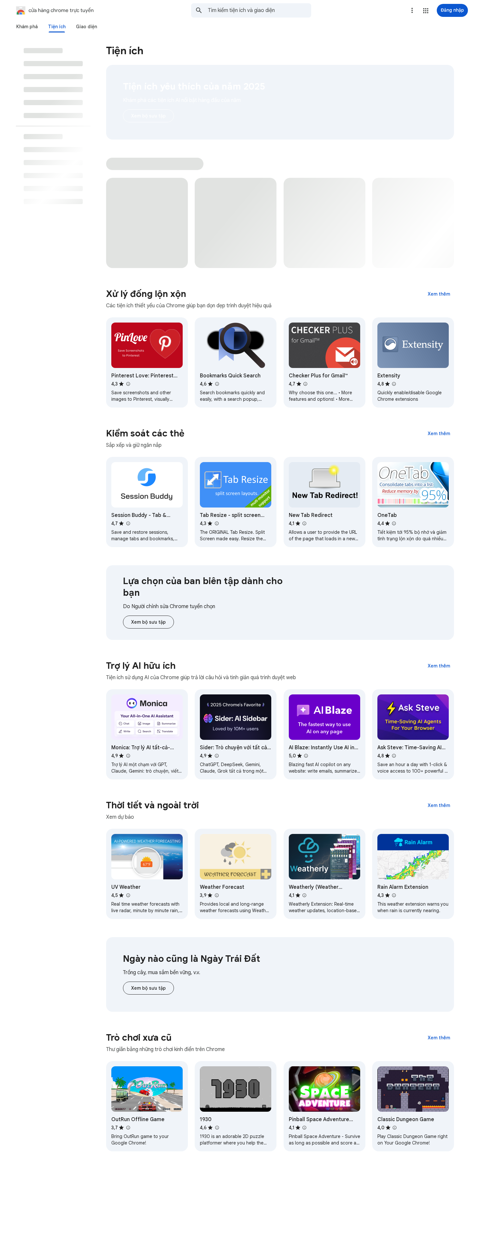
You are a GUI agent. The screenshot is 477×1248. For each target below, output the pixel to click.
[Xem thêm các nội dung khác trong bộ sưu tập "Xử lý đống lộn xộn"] (439, 294)
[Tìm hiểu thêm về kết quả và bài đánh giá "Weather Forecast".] (216, 895)
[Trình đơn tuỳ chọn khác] (412, 10)
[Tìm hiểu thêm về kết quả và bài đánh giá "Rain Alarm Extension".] (394, 895)
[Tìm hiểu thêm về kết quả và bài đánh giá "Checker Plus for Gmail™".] (305, 384)
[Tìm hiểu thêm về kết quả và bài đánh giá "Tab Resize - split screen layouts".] (216, 523)
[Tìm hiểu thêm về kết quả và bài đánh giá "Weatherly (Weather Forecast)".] (304, 895)
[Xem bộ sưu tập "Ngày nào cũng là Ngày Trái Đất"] (148, 988)
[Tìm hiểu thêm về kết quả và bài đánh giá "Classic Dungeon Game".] (394, 1127)
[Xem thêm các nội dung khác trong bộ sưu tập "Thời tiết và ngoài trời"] (439, 805)
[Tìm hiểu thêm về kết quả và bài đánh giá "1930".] (217, 1127)
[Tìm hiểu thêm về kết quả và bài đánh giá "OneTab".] (394, 523)
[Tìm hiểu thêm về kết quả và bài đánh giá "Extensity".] (394, 384)
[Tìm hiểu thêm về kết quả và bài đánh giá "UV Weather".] (128, 895)
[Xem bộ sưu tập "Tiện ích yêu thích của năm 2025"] (148, 116)
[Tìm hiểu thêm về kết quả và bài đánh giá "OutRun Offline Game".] (128, 1127)
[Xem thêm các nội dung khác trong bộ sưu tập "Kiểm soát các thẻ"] (439, 433)
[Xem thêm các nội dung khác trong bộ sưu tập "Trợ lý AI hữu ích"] (439, 666)
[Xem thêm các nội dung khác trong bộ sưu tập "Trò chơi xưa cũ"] (439, 1038)
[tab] (27, 26)
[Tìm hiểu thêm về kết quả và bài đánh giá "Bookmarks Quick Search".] (217, 384)
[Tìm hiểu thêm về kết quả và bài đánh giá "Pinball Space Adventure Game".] (304, 1127)
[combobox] (259, 10)
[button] (425, 10)
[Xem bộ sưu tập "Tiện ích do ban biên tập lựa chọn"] (148, 622)
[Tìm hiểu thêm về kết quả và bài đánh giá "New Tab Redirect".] (304, 523)
